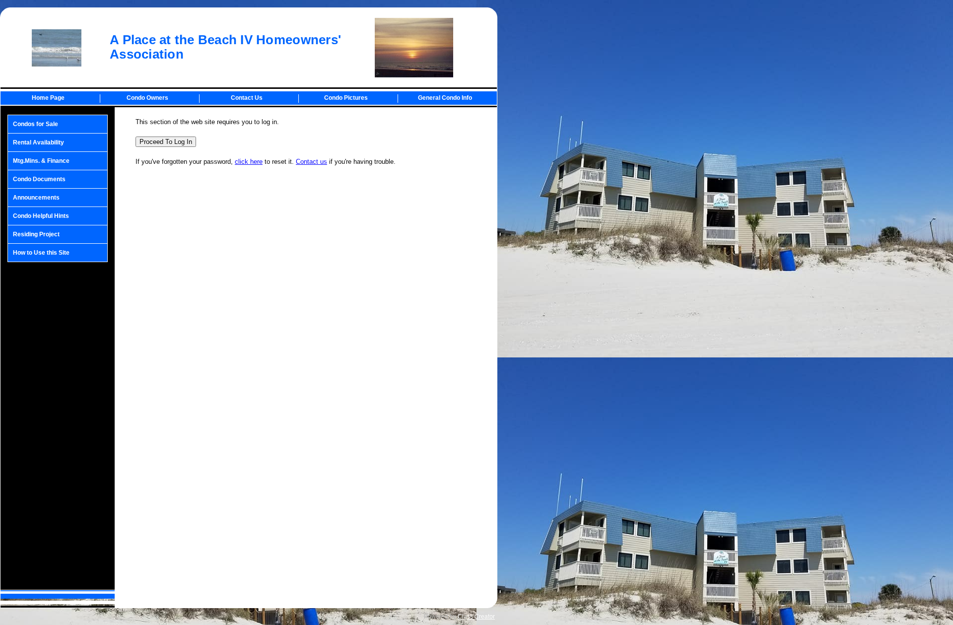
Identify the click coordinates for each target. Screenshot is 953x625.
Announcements (36, 197)
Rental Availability (38, 142)
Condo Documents (39, 179)
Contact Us (247, 97)
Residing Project (36, 234)
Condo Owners (147, 97)
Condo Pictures (346, 97)
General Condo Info (445, 97)
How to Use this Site (41, 252)
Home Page (48, 97)
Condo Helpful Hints (41, 215)
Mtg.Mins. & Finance (41, 160)
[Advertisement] (57, 426)
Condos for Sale (35, 124)
